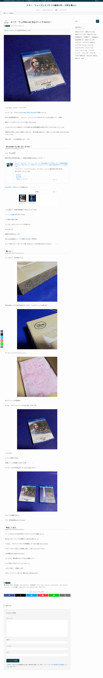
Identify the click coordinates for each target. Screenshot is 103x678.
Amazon (18, 175)
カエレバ (56, 179)
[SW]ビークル (90, 31)
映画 (95, 55)
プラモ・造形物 (80, 55)
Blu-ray (7, 585)
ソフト (91, 50)
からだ (78, 42)
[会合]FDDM (79, 39)
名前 (8, 639)
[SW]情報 (78, 37)
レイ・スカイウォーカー (32, 587)
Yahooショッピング (21, 179)
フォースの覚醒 (14, 587)
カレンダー (79, 47)
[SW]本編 (7, 25)
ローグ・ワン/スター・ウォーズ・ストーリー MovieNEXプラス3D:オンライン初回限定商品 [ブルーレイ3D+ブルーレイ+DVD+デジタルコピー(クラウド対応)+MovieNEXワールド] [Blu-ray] (41, 165)
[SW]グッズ (79, 31)
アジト (38, 585)
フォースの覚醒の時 (11, 214)
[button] (9, 595)
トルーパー (6, 587)
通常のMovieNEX (32, 112)
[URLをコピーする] (65, 595)
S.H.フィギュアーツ (24, 585)
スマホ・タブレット (81, 50)
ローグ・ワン (42, 587)
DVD (11, 585)
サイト (8, 652)
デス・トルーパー (63, 585)
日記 (89, 55)
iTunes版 (23, 112)
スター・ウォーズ (45, 585)
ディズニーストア (54, 585)
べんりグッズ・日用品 (88, 42)
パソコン (85, 53)
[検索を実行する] (97, 21)
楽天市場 (18, 177)
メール (8, 646)
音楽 (77, 58)
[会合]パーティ (89, 39)
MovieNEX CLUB (10, 187)
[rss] (96, 1)
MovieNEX (16, 585)
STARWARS (33, 585)
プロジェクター (22, 587)
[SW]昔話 (87, 37)
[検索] (98, 1)
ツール (77, 53)
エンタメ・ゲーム (87, 45)
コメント (9, 618)
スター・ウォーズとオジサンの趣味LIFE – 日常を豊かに (51, 5)
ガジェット (89, 47)
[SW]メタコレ (91, 34)
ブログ (92, 53)
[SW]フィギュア (80, 34)
